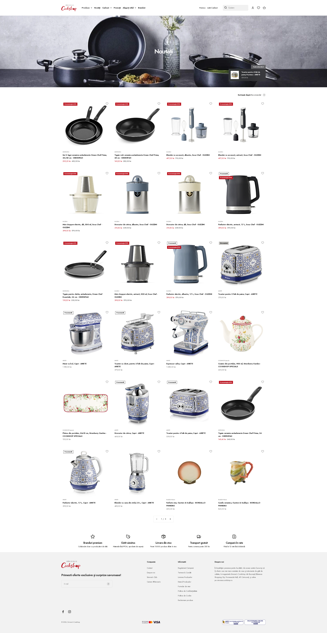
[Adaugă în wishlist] (107, 104)
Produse (86, 7)
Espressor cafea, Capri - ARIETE (179, 363)
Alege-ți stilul (128, 7)
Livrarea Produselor (185, 577)
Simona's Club (152, 577)
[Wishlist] (258, 8)
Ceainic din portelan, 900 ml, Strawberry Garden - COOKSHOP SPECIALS (239, 365)
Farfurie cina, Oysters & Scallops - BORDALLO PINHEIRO (185, 504)
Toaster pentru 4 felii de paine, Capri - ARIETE (186, 433)
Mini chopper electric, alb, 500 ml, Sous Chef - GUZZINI (82, 226)
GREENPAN (66, 152)
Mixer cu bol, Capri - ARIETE (74, 363)
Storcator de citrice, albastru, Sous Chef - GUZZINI (135, 224)
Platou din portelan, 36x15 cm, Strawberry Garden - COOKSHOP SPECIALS (85, 435)
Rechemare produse (185, 600)
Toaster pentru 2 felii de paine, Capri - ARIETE (237, 294)
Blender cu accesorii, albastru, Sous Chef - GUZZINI (187, 155)
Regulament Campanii (186, 568)
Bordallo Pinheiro (170, 500)
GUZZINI (168, 152)
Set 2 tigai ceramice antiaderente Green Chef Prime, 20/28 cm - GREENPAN (85, 156)
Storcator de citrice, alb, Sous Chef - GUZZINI (185, 224)
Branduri (141, 7)
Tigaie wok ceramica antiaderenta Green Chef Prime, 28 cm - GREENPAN (136, 156)
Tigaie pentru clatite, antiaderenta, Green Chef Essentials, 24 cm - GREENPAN (82, 295)
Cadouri (105, 7)
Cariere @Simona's (154, 581)
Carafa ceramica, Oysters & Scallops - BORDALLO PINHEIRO (239, 504)
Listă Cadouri (212, 7)
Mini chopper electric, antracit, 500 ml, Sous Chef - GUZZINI (136, 295)
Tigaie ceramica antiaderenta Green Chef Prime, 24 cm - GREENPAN (240, 435)
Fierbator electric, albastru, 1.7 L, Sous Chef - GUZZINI (189, 294)
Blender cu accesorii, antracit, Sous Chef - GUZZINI (239, 155)
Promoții (117, 7)
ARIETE (220, 291)
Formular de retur (184, 586)
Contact (149, 568)
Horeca (202, 7)
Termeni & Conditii (184, 572)
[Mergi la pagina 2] (170, 519)
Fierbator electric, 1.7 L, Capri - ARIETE (79, 502)
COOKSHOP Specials (223, 360)
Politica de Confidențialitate (187, 591)
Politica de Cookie (184, 595)
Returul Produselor (184, 581)
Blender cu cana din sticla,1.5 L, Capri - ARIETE (134, 502)
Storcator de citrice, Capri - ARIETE (129, 433)
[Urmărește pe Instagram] (69, 611)
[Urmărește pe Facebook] (63, 611)
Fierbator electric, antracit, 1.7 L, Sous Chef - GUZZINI (240, 224)
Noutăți (97, 7)
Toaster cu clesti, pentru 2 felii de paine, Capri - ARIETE (134, 365)
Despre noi (151, 572)
